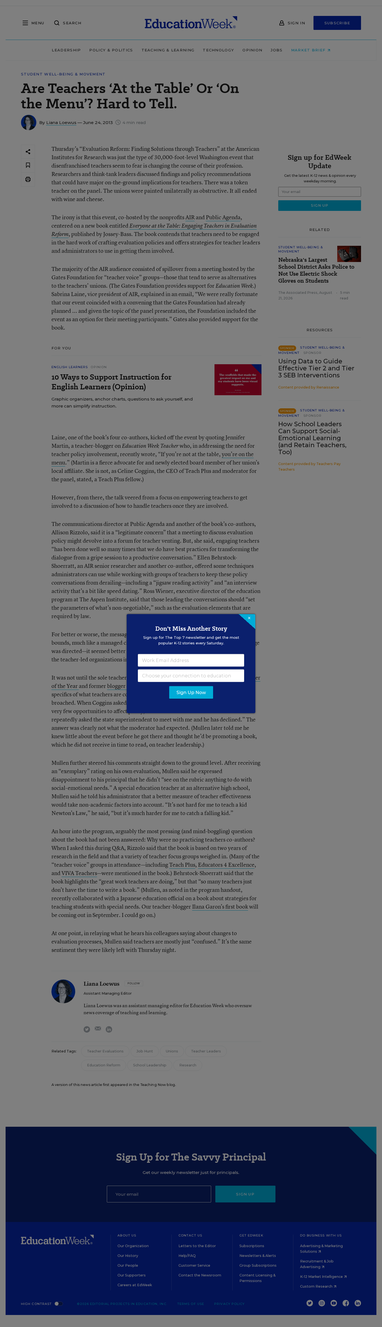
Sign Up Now (191, 692)
